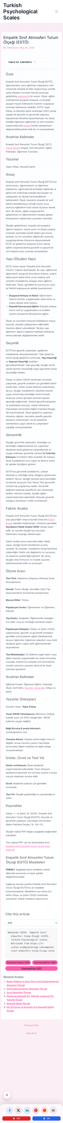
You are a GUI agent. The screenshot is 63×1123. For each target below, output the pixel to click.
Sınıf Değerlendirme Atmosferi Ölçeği (27, 989)
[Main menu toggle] (56, 11)
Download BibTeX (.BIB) (45, 962)
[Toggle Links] (7, 1095)
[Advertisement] (31, 1085)
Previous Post (31, 1025)
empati (26, 125)
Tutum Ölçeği (13, 148)
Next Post (31, 1033)
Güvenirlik (39, 688)
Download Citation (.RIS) (18, 962)
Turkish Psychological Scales (20, 11)
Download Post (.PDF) (32, 968)
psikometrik (24, 96)
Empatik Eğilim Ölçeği (18, 1003)
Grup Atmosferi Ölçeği (19, 992)
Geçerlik (29, 688)
